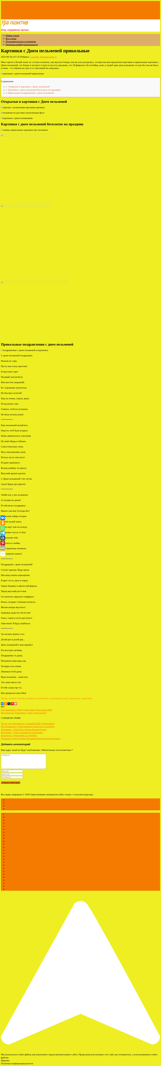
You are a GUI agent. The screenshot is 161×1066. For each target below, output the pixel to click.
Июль (8, 838)
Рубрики (12, 18)
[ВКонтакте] (2, 703)
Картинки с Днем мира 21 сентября (19, 735)
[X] (9, 703)
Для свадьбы (12, 835)
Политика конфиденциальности (22, 44)
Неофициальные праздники (19, 853)
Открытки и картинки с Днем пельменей (28, 86)
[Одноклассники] (5, 703)
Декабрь (10, 829)
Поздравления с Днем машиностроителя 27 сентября (27, 726)
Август (9, 823)
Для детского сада (15, 832)
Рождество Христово (16, 874)
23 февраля (11, 814)
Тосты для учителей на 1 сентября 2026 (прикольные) (28, 723)
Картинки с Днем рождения (20, 844)
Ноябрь (9, 859)
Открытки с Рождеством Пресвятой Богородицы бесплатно (30, 738)
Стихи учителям (14, 889)
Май (8, 847)
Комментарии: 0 (48, 56)
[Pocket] (15, 703)
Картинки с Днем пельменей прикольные (22, 732)
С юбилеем (11, 883)
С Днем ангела (13, 877)
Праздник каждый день (17, 868)
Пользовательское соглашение (21, 41)
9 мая (8, 820)
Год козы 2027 (13, 826)
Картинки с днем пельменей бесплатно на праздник (33, 89)
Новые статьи (12, 35)
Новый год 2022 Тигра (17, 856)
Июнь (8, 841)
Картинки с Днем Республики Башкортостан (23, 729)
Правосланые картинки (17, 865)
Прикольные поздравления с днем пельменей (30, 93)
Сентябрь (34, 56)
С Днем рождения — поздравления (23, 880)
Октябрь (10, 862)
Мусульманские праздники (19, 850)
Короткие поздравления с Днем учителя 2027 (24, 712)
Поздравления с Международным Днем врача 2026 (26, 709)
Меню (4, 18)
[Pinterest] (12, 703)
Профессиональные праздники (21, 871)
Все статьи (11, 38)
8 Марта (10, 817)
